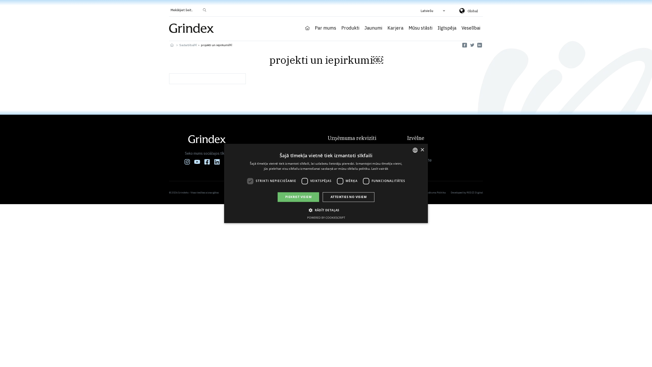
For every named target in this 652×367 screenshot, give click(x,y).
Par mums (325, 28)
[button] (433, 11)
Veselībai (470, 28)
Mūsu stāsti (420, 28)
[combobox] (415, 150)
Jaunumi (373, 28)
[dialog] (326, 183)
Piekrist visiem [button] (298, 197)
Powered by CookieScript (326, 218)
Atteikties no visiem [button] (348, 197)
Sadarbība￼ (188, 45)
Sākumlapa (307, 28)
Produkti (350, 28)
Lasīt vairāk (379, 169)
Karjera (395, 28)
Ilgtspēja (447, 28)
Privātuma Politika (435, 192)
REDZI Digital (475, 192)
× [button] (422, 150)
